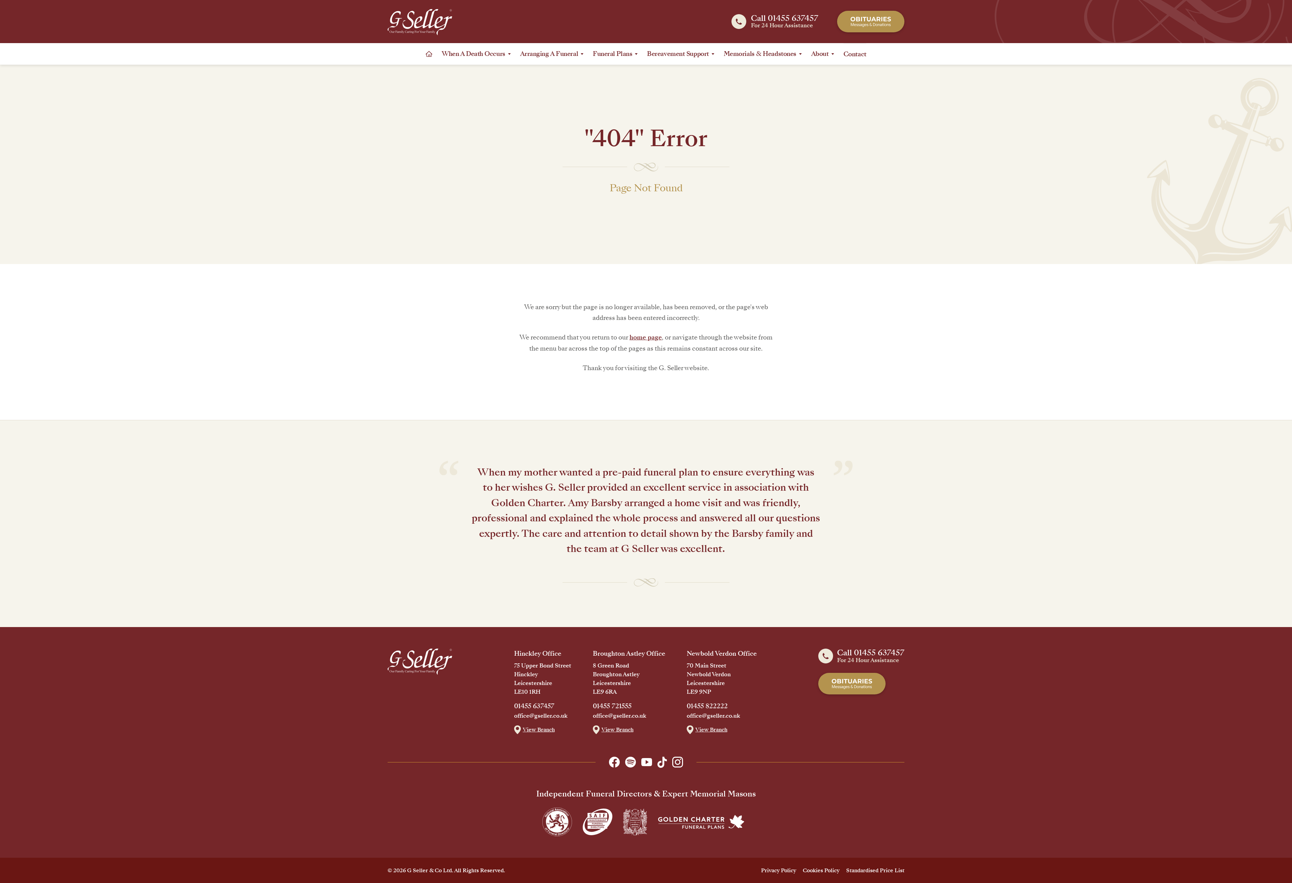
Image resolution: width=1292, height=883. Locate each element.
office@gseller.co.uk (541, 716)
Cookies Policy (821, 870)
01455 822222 (707, 706)
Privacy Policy (778, 870)
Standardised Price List (875, 870)
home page (646, 337)
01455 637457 (534, 706)
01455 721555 (612, 706)
